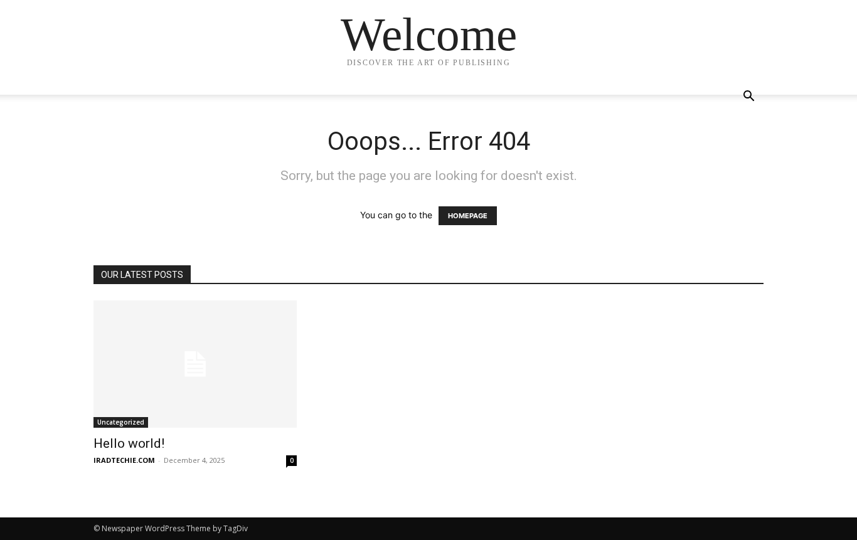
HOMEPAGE (467, 215)
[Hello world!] (195, 364)
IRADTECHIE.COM (124, 460)
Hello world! (128, 443)
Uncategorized (120, 422)
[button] (748, 97)
